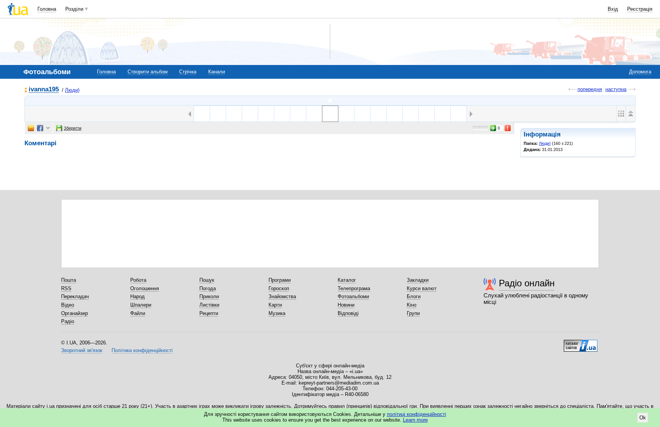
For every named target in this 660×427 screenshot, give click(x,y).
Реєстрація (639, 9)
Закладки (418, 280)
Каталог (347, 280)
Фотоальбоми (353, 296)
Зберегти (72, 128)
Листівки (209, 305)
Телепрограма (354, 288)
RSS (66, 288)
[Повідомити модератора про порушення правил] (508, 128)
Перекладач (75, 296)
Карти (275, 305)
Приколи (209, 296)
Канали (216, 72)
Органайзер (74, 313)
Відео (67, 305)
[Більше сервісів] (48, 128)
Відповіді (348, 313)
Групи (413, 313)
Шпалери (140, 305)
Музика (277, 313)
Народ (137, 296)
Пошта (68, 280)
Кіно (411, 305)
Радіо (67, 321)
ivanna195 (44, 89)
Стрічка (187, 72)
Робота (138, 280)
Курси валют (422, 288)
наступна (615, 89)
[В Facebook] (40, 128)
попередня (590, 89)
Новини (346, 305)
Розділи (74, 9)
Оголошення (144, 288)
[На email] (31, 128)
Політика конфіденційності (142, 350)
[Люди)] (330, 100)
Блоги (414, 296)
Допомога (640, 72)
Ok (642, 418)
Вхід (613, 9)
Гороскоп (279, 288)
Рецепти (208, 313)
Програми (280, 280)
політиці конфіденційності (416, 414)
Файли (137, 313)
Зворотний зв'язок (81, 350)
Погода (207, 288)
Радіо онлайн (527, 283)
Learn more (415, 420)
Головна (46, 9)
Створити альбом (148, 72)
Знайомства (282, 296)
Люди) (72, 90)
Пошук (206, 280)
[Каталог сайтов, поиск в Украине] (580, 343)
